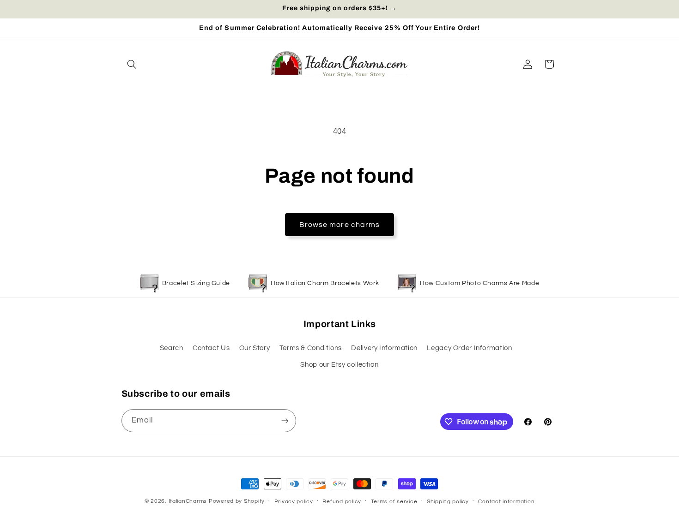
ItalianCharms (188, 501)
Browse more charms (339, 224)
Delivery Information (384, 348)
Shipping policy (448, 501)
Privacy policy (293, 501)
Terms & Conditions (310, 348)
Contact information (506, 501)
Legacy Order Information (469, 348)
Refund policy (341, 501)
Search (171, 348)
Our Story (254, 348)
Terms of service (394, 501)
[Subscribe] (284, 420)
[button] (132, 64)
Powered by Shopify (237, 501)
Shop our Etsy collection (339, 364)
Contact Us (211, 348)
